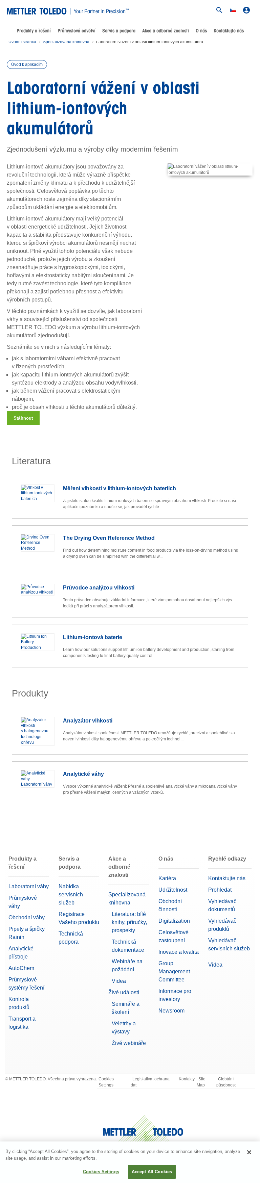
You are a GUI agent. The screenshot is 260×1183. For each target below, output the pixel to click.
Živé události (123, 992)
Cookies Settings (106, 1082)
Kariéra (167, 878)
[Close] (249, 1152)
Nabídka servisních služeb (71, 894)
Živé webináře (129, 1043)
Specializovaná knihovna (66, 42)
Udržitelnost (172, 890)
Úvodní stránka (22, 42)
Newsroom (171, 1011)
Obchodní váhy (26, 917)
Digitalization (174, 921)
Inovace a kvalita (178, 952)
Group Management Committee (174, 971)
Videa (119, 981)
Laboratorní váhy (28, 886)
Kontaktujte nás (229, 31)
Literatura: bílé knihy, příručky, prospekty (129, 922)
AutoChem (21, 968)
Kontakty (187, 1079)
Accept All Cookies (152, 1171)
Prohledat (220, 890)
